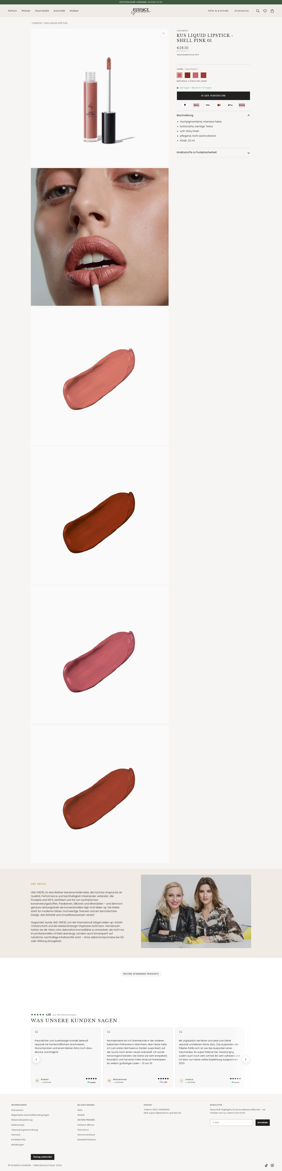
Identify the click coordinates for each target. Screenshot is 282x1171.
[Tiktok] (266, 1165)
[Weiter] (246, 1059)
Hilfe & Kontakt (218, 10)
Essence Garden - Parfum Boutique (33, 1165)
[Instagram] (272, 1165)
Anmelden (263, 1122)
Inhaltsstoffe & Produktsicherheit (197, 152)
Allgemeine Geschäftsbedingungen (30, 1115)
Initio (80, 1110)
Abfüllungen (17, 1144)
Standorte (242, 10)
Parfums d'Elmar (86, 1125)
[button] (13, 10)
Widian (81, 1115)
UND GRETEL (182, 31)
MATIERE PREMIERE (86, 1119)
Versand (15, 1134)
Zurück (37, 23)
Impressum (17, 1110)
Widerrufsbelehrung (21, 1119)
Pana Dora (83, 1129)
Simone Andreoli (86, 1134)
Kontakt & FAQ (18, 1139)
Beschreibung (185, 115)
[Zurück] (36, 1059)
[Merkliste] (265, 10)
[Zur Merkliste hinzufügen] (163, 34)
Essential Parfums (87, 1139)
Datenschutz (17, 1125)
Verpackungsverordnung (24, 1129)
